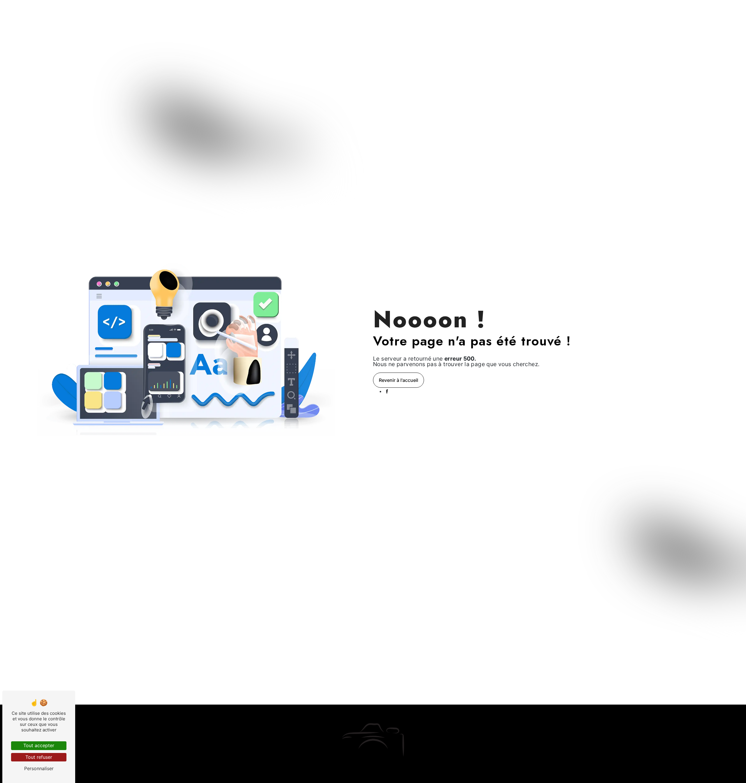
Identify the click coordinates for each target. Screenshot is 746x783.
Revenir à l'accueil (398, 380)
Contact (480, 10)
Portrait (307, 10)
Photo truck (372, 10)
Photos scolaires (337, 10)
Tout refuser (38, 757)
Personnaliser (39, 768)
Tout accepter (38, 745)
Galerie (458, 10)
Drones (437, 10)
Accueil (260, 10)
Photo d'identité (406, 10)
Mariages (284, 10)
